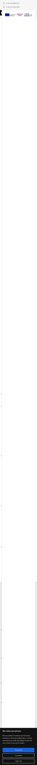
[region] (18, 746)
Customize (18, 755)
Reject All (18, 761)
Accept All (18, 750)
